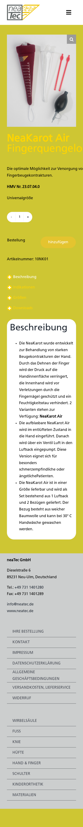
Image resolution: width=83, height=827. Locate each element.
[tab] (41, 277)
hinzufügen (58, 242)
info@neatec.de (20, 604)
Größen (19, 298)
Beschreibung (24, 277)
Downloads (23, 308)
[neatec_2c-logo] (23, 6)
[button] (71, 39)
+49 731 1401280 (29, 588)
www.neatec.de (20, 611)
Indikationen (24, 287)
